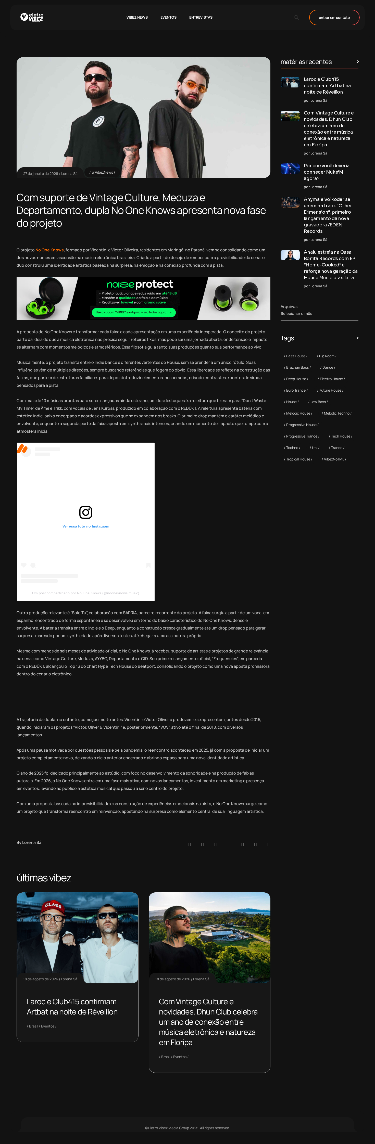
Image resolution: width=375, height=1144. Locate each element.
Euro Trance (296, 390)
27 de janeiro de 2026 (40, 173)
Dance (327, 367)
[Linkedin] (215, 844)
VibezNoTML (334, 459)
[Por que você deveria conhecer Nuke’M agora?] (290, 168)
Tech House (340, 436)
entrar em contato (334, 17)
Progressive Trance (301, 436)
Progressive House (301, 424)
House (291, 401)
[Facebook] (202, 844)
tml (314, 447)
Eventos (47, 1026)
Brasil (33, 1026)
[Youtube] (268, 844)
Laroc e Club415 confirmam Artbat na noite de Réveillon (72, 1006)
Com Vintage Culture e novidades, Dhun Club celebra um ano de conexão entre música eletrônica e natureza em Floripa (208, 1021)
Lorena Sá (69, 173)
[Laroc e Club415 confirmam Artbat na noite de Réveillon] (290, 82)
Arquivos (289, 306)
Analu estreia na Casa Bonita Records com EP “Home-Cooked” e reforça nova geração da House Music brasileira (331, 264)
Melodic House (298, 413)
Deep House (296, 378)
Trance (336, 447)
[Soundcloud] (176, 844)
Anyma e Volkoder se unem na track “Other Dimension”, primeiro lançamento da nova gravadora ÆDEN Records (328, 215)
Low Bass (318, 401)
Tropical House (298, 459)
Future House (330, 390)
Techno (292, 447)
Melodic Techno (336, 413)
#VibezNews (102, 172)
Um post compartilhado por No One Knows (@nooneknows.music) (85, 593)
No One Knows (49, 250)
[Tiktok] (242, 844)
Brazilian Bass (297, 367)
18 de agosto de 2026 (40, 978)
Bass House (295, 355)
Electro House (331, 378)
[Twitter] (255, 844)
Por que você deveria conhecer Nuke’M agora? (326, 172)
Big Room (326, 355)
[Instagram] (229, 844)
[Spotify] (189, 844)
